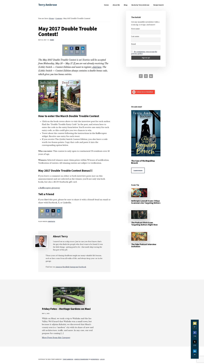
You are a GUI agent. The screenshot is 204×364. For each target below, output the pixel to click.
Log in (102, 359)
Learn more (138, 170)
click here (96, 67)
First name (135, 29)
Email (133, 44)
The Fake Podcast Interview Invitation (143, 245)
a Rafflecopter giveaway (49, 188)
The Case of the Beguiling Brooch (143, 161)
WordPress (95, 359)
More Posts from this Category (56, 338)
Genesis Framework (81, 359)
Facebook (82, 267)
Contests (51, 221)
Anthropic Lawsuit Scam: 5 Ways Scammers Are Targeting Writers (145, 201)
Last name (135, 36)
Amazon (59, 267)
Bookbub (66, 267)
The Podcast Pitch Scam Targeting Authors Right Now (144, 223)
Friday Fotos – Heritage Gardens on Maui (66, 309)
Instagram (74, 267)
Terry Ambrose (47, 5)
